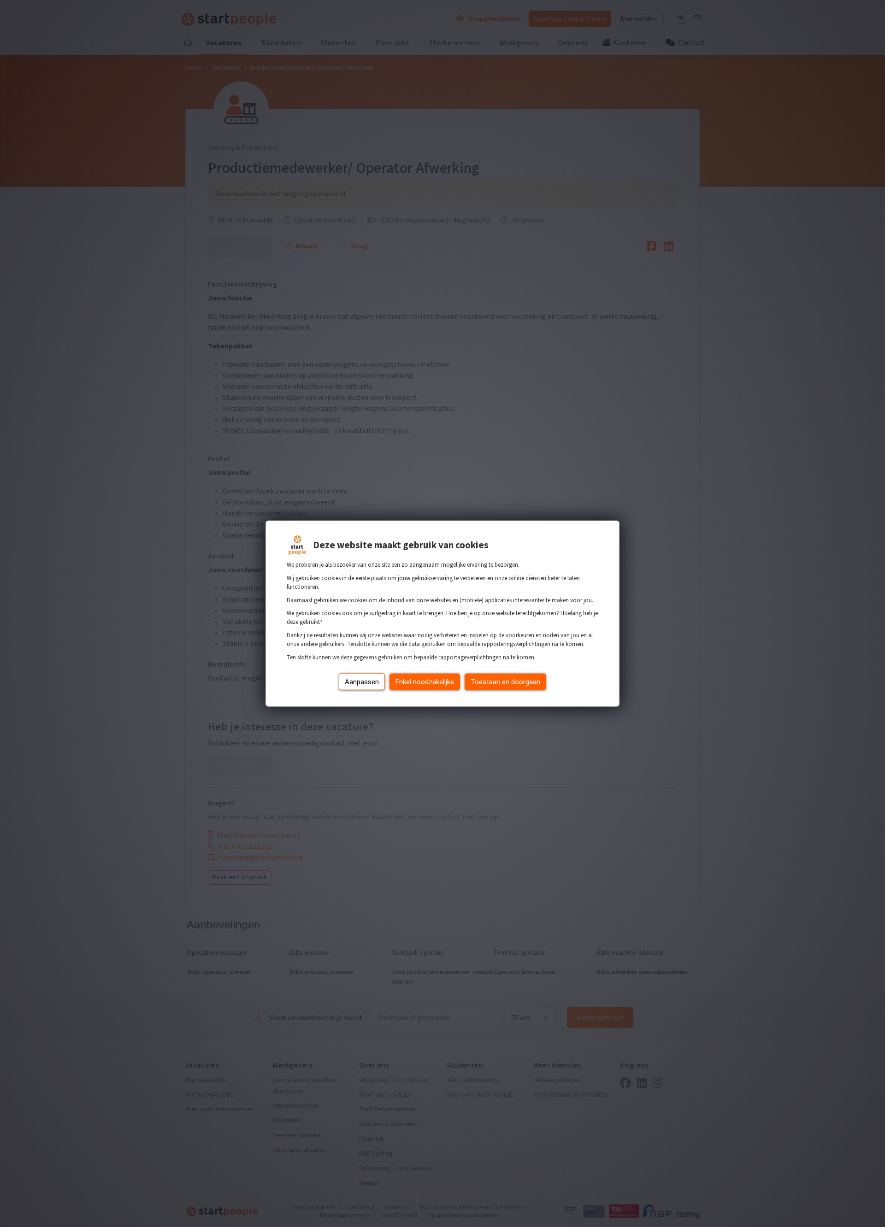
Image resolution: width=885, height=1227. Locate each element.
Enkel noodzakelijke (424, 681)
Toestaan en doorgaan (505, 681)
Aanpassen (362, 681)
